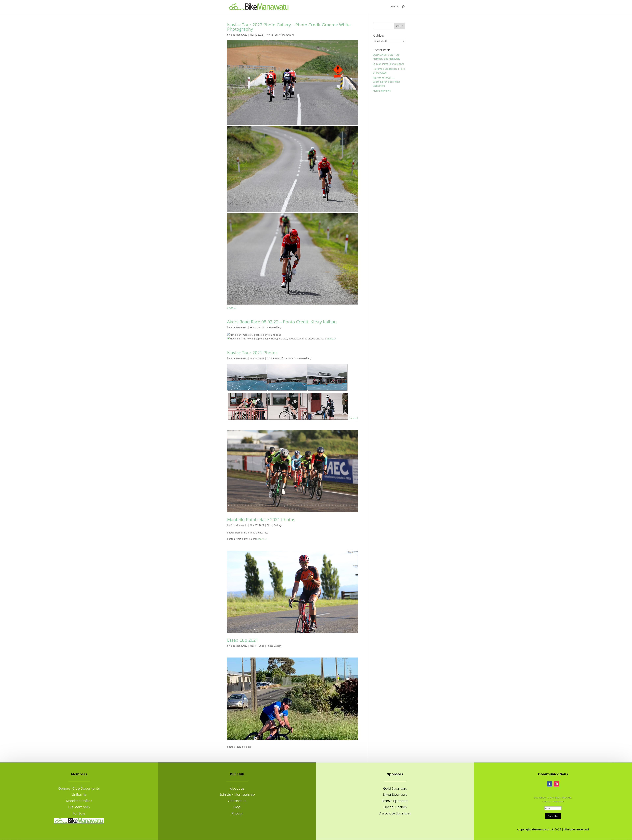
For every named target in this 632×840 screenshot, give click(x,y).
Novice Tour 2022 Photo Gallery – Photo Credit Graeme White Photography (289, 27)
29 (307, 505)
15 (268, 505)
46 (354, 505)
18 (276, 505)
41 (340, 505)
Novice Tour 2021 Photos (252, 353)
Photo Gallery (273, 327)
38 (332, 505)
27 (301, 505)
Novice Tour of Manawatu (279, 34)
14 (265, 505)
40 (338, 505)
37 (329, 505)
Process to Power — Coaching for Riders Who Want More (386, 81)
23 (290, 505)
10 (254, 505)
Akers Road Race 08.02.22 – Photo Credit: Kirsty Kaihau (282, 322)
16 (270, 505)
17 (273, 505)
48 (289, 509)
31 (312, 505)
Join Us (394, 6)
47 (287, 509)
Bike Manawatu (238, 34)
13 (262, 505)
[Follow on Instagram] (556, 783)
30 (310, 505)
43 (346, 505)
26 (298, 505)
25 (296, 505)
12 (259, 505)
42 (343, 505)
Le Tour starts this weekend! (388, 63)
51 (298, 509)
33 (318, 505)
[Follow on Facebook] (549, 783)
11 (256, 505)
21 (284, 505)
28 (304, 505)
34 (321, 505)
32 (315, 505)
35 (324, 505)
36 (326, 505)
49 (292, 509)
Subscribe (553, 816)
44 (349, 505)
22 (287, 505)
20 (282, 505)
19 (279, 505)
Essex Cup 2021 (242, 640)
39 (335, 505)
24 (293, 505)
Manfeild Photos (382, 90)
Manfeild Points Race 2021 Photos (261, 519)
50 (295, 509)
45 (352, 505)
